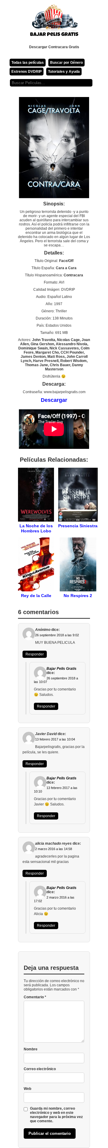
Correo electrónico (40, 1069)
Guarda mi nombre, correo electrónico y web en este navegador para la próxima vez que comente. (56, 1114)
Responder (35, 654)
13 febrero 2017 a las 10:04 (55, 739)
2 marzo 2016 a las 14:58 (53, 849)
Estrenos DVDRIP (26, 71)
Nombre (31, 1049)
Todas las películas (27, 62)
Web (27, 1089)
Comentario (35, 997)
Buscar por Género (66, 62)
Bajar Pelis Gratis (61, 669)
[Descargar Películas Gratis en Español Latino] (54, 22)
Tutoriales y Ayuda (64, 71)
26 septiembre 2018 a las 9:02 (57, 635)
